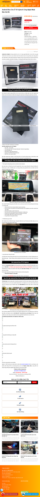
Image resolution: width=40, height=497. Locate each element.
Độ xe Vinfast (10, 6)
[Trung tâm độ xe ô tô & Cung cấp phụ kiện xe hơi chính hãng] (6, 2)
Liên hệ (38, 6)
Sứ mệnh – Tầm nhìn (5, 489)
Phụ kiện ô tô (34, 6)
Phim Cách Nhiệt (16, 6)
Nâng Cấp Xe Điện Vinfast (6, 484)
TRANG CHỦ (2, 6)
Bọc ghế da (29, 6)
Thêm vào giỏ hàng (33, 25)
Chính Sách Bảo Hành (6, 487)
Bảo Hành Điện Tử (5, 486)
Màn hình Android (23, 6)
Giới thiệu (6, 6)
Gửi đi (34, 382)
